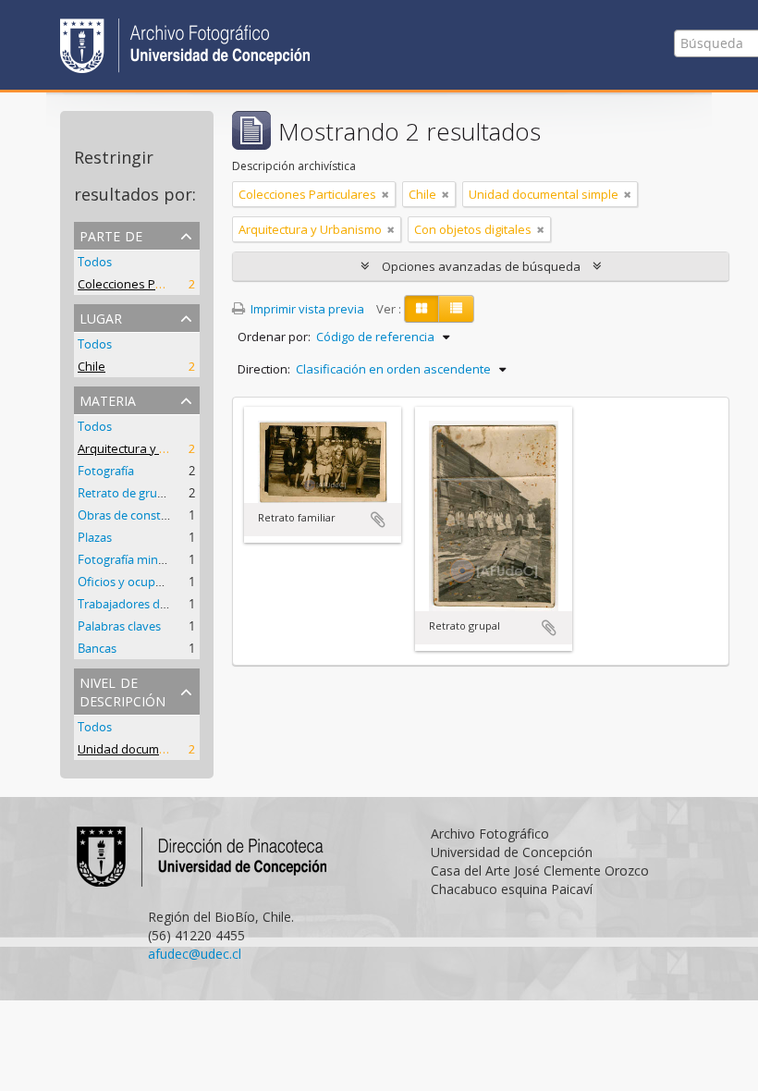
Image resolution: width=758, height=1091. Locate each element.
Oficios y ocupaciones (137, 581)
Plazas (95, 537)
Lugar (100, 316)
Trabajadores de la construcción (165, 603)
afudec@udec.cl (194, 953)
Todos (95, 261)
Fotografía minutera (133, 559)
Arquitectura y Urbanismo (149, 448)
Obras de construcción (140, 515)
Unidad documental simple (152, 749)
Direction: (264, 369)
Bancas (97, 648)
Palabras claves (119, 626)
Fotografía (106, 470)
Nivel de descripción (122, 690)
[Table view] (456, 309)
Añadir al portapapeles (378, 519)
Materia (107, 398)
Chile (91, 366)
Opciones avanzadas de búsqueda (481, 266)
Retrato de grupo (125, 492)
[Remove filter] (385, 194)
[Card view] (421, 309)
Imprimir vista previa (306, 308)
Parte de (110, 234)
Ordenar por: (274, 336)
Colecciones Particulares (146, 284)
